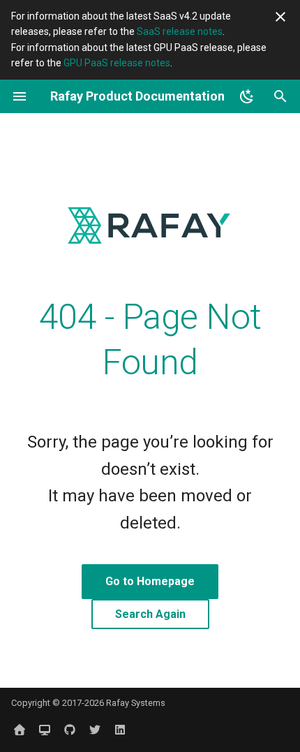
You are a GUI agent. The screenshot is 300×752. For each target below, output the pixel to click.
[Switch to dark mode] (247, 96)
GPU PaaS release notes (116, 62)
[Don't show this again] (280, 16)
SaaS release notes (180, 31)
